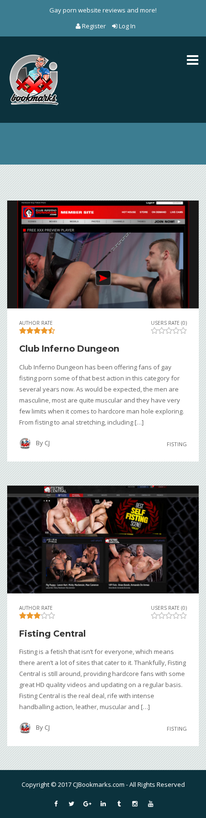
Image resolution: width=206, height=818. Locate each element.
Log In (126, 26)
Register (93, 26)
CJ (47, 443)
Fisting (177, 443)
